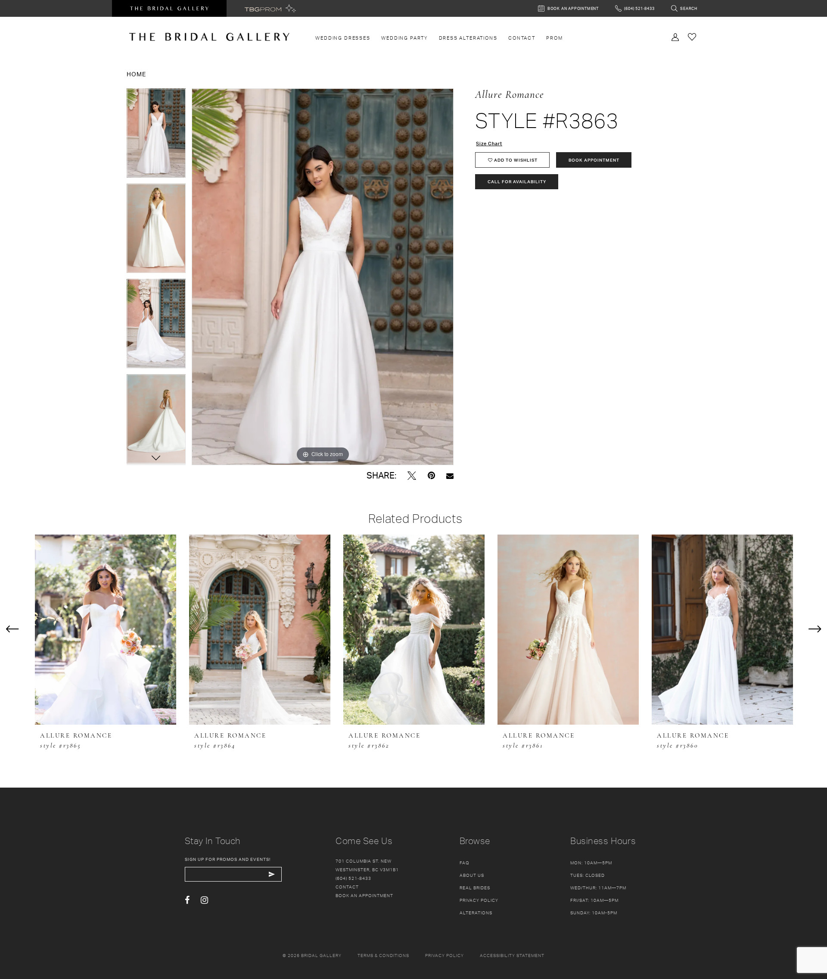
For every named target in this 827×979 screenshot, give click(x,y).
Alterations (476, 912)
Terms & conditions (383, 955)
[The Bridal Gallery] (209, 37)
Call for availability (517, 181)
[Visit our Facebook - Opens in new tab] (187, 900)
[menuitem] (343, 38)
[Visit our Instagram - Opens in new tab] (204, 900)
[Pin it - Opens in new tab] (431, 475)
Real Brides (475, 887)
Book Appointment (594, 160)
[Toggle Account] (675, 36)
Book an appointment (364, 895)
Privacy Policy (479, 900)
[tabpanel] (156, 136)
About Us (472, 875)
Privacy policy (444, 955)
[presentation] (105, 630)
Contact (347, 886)
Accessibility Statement (512, 955)
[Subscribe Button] (272, 874)
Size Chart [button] (489, 144)
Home (136, 74)
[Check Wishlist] (692, 36)
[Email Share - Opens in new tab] (450, 475)
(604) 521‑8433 (353, 878)
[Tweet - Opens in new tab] (411, 475)
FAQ (464, 862)
